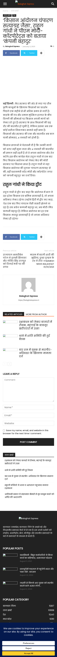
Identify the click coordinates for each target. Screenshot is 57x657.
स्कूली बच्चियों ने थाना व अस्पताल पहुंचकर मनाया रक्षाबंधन (26, 487)
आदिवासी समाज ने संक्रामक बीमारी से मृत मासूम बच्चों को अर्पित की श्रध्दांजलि (29, 496)
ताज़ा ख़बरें (15, 11)
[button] (5, 4)
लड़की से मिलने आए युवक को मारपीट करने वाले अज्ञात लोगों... (36, 584)
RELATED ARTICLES (13, 314)
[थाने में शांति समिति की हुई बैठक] (10, 339)
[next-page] (9, 364)
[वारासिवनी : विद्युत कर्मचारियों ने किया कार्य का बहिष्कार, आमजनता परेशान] (10, 559)
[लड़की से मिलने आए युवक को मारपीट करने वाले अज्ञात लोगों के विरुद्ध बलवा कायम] (10, 586)
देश (14, 15)
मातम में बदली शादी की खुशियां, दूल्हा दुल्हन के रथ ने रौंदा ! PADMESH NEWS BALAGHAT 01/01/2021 (42, 260)
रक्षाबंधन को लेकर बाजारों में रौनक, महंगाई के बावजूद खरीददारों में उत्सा (35, 325)
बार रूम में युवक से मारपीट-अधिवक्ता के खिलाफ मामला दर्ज (35, 353)
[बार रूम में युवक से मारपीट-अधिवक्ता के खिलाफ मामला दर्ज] (10, 353)
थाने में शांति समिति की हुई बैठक (34, 337)
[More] (41, 53)
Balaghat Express (12, 46)
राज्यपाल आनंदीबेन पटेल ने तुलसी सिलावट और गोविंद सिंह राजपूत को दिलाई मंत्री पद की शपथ (15, 260)
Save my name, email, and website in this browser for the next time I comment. (25, 432)
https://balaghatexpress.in (28, 300)
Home (5, 11)
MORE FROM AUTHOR (36, 314)
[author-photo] (28, 291)
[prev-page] (5, 364)
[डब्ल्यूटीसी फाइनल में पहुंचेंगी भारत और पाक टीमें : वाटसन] (10, 573)
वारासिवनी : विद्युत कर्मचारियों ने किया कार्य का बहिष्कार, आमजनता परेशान (36, 556)
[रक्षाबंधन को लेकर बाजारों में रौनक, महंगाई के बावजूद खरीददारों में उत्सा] (10, 325)
